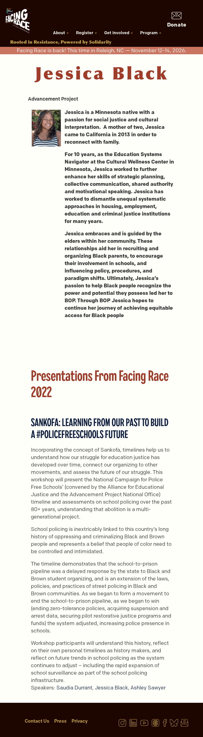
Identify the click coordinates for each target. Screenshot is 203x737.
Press (60, 721)
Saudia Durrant (74, 687)
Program (149, 32)
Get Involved (117, 32)
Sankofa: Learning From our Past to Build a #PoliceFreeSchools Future (99, 428)
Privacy (80, 721)
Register (85, 32)
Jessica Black (111, 687)
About (59, 32)
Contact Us (37, 721)
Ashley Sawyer (148, 687)
